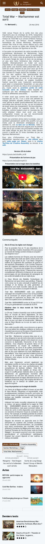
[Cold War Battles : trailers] (37, 490)
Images (15, 9)
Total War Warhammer (12, 451)
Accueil (19, 456)
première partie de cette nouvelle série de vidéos (22, 89)
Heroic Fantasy (33, 9)
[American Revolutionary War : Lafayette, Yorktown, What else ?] (8, 524)
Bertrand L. (12, 24)
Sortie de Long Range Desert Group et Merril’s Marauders (33, 463)
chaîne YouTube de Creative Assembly (22, 142)
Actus (8, 9)
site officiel (33, 139)
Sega (22, 448)
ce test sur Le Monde (25, 125)
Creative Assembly (28, 444)
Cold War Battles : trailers (12, 487)
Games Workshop (10, 448)
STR (22, 13)
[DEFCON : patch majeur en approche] (37, 478)
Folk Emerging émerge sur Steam (15, 498)
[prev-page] (12, 509)
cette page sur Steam (16, 141)
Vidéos (22, 9)
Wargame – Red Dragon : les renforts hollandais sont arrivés (12, 463)
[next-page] (33, 509)
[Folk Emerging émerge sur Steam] (37, 501)
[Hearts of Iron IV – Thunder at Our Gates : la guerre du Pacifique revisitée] (8, 536)
